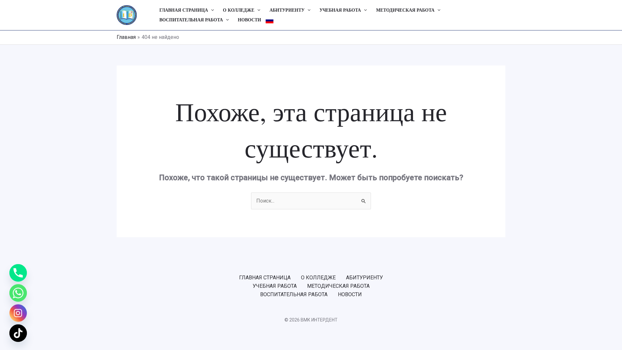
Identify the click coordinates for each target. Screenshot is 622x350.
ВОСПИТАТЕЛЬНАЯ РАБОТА (191, 20)
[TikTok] (18, 333)
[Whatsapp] (18, 293)
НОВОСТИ (249, 20)
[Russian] (269, 20)
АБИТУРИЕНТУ (287, 10)
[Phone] (18, 273)
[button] (211, 10)
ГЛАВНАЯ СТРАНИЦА (183, 10)
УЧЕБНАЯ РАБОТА (340, 10)
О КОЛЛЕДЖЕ (238, 10)
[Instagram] (18, 313)
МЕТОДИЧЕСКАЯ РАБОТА (405, 10)
